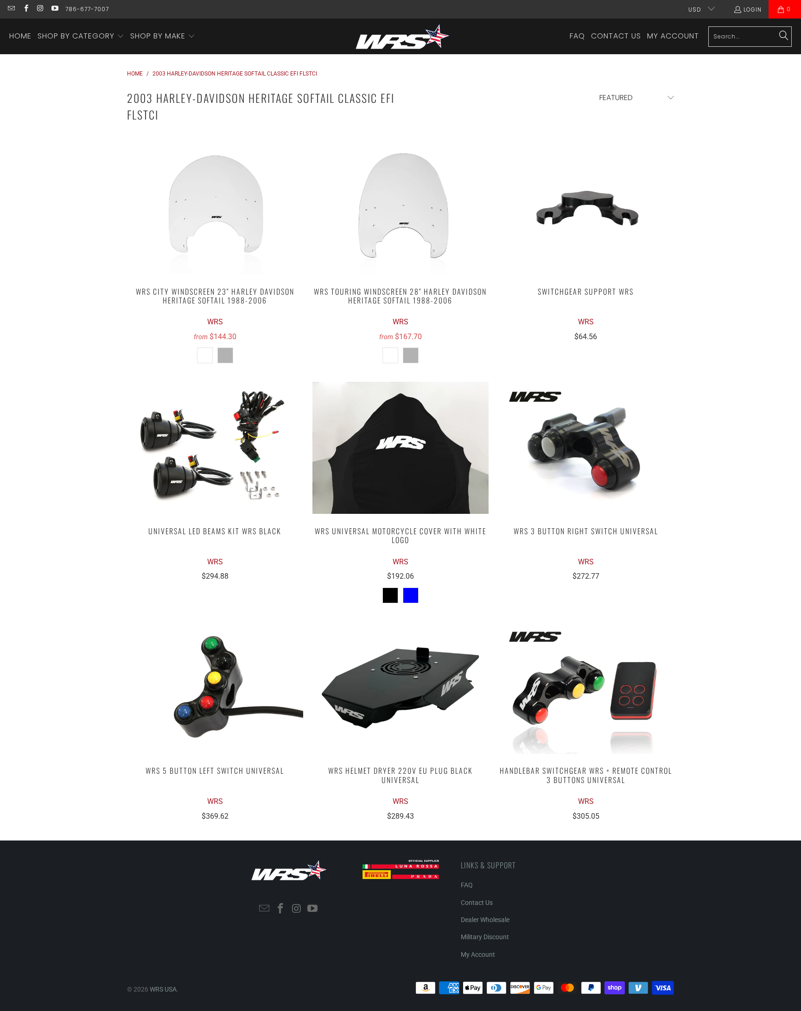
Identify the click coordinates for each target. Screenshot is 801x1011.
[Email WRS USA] (11, 9)
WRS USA (163, 989)
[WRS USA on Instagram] (40, 9)
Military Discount (485, 937)
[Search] (783, 36)
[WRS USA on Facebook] (25, 9)
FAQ (467, 885)
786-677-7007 (87, 9)
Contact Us (477, 902)
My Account (478, 954)
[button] (81, 37)
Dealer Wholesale (485, 919)
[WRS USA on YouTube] (54, 9)
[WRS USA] (403, 36)
